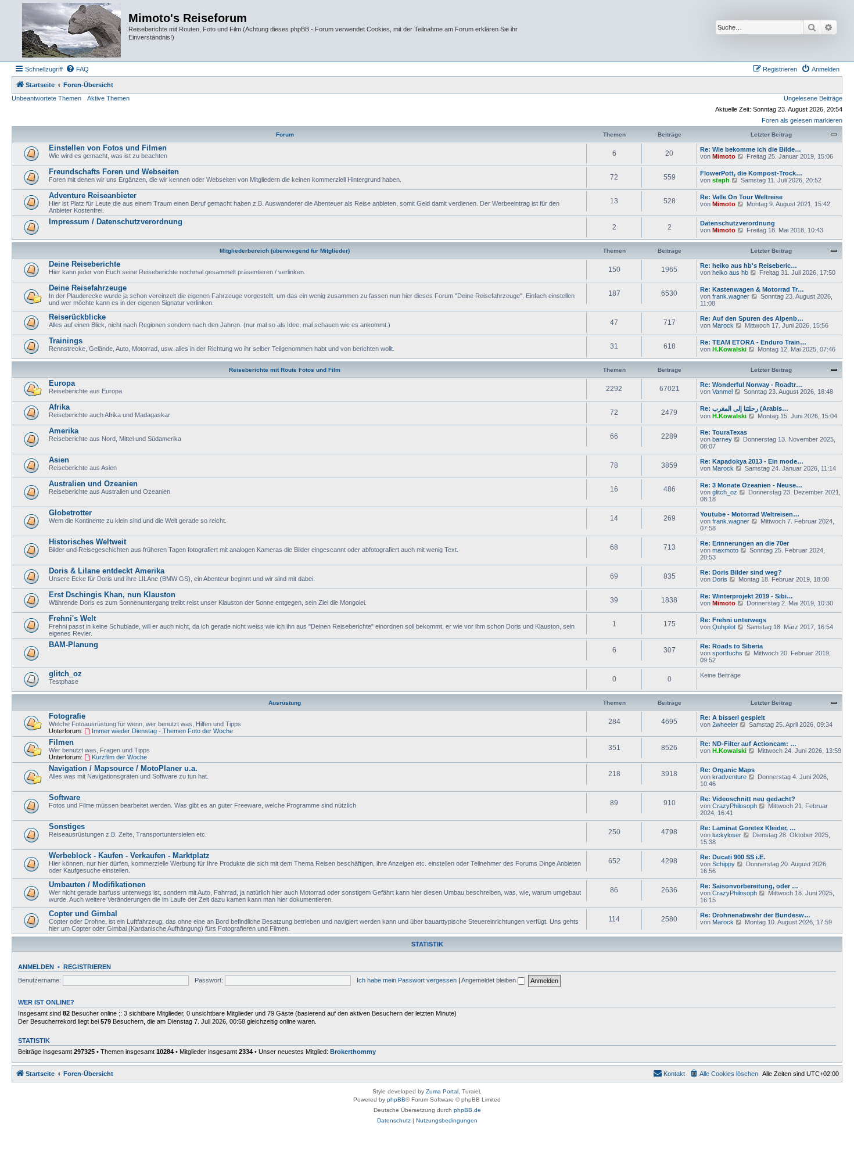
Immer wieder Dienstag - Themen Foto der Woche (162, 730)
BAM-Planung (73, 644)
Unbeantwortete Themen (46, 98)
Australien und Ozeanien (93, 483)
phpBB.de (467, 1110)
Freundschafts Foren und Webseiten (114, 171)
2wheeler (725, 724)
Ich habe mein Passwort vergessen (407, 980)
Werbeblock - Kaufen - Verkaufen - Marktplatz (129, 855)
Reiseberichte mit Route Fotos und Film (284, 370)
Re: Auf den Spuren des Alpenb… (751, 318)
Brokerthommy (353, 1051)
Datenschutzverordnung (737, 223)
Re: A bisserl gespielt (732, 717)
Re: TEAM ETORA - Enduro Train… (753, 342)
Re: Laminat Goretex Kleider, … (748, 827)
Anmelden (36, 966)
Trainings (65, 340)
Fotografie (67, 716)
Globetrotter (70, 512)
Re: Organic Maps (727, 769)
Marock (723, 325)
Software (64, 797)
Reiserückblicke (77, 317)
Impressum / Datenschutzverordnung (115, 221)
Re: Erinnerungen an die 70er (744, 543)
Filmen (61, 742)
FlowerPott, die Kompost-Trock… (751, 173)
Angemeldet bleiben (489, 980)
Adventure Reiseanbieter (93, 195)
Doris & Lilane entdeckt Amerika (106, 570)
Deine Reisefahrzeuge (88, 288)
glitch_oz (724, 492)
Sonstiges (67, 826)
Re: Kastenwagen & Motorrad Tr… (752, 289)
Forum (285, 134)
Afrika (59, 407)
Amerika (63, 430)
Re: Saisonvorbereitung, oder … (749, 886)
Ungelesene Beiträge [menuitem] (813, 98)
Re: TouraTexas (723, 432)
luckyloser (726, 834)
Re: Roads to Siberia (731, 646)
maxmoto (725, 550)
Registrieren (87, 966)
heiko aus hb (730, 272)
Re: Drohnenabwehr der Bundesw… (755, 915)
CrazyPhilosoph (734, 805)
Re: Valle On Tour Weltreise (741, 196)
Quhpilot (723, 626)
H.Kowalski (729, 349)
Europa (62, 383)
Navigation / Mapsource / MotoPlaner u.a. (123, 768)
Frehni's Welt (72, 618)
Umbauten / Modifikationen (97, 884)
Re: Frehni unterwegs (733, 619)
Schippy (723, 863)
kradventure (729, 776)
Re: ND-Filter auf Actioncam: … (748, 743)
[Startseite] (71, 31)
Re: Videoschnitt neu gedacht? (747, 798)
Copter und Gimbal (83, 913)
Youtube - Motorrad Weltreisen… (749, 514)
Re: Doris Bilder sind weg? (741, 572)
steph (721, 180)
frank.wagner (730, 296)
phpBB (396, 1099)
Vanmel (722, 391)
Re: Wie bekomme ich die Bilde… (750, 149)
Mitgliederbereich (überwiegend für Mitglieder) (285, 251)
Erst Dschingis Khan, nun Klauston (112, 594)
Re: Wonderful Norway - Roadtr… (751, 384)
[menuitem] (77, 69)
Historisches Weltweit (87, 541)
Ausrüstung (284, 703)
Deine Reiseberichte (84, 264)
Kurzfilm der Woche (119, 757)
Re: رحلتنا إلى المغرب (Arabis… (744, 408)
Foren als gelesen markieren (802, 120)
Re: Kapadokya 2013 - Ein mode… (751, 461)
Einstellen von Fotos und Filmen (108, 148)
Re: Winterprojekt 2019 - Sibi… (746, 596)
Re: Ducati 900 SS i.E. (732, 856)
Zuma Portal (442, 1091)
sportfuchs (727, 653)
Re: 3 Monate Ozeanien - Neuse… (751, 485)
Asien (59, 459)
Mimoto (723, 156)
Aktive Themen (108, 98)
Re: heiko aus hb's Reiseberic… (748, 265)
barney (722, 439)
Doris (719, 579)
